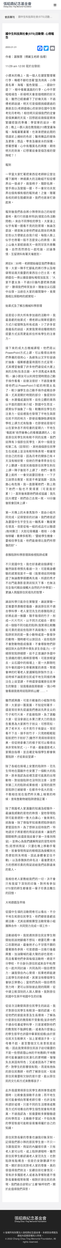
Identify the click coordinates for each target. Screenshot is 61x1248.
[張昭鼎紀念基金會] (16, 3)
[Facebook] (40, 48)
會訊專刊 (10, 17)
